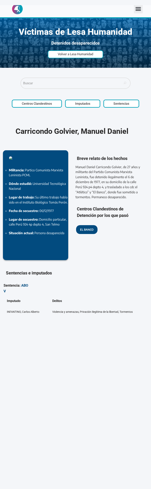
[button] (138, 9)
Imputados (82, 104)
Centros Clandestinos (37, 104)
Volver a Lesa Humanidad (75, 54)
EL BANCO (87, 229)
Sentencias (121, 104)
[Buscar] (125, 83)
